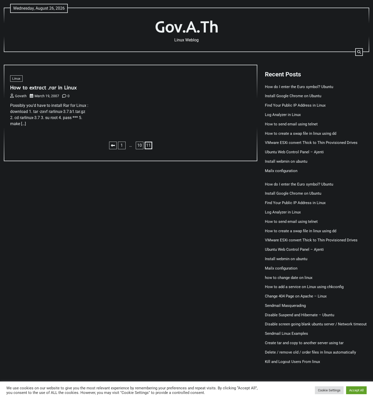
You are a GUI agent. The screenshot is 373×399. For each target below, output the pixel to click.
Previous (113, 145)
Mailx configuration (281, 171)
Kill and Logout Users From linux (292, 361)
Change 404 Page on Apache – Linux (296, 296)
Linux (16, 78)
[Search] (359, 52)
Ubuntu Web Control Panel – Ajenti (294, 152)
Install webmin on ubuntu (286, 161)
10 (139, 145)
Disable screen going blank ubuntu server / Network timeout (316, 324)
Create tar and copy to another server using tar (304, 343)
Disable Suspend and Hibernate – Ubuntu (299, 315)
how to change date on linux (288, 277)
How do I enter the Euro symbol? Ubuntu (299, 87)
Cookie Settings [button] (329, 390)
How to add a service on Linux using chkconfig (304, 287)
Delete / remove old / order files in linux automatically (310, 352)
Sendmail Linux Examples (286, 333)
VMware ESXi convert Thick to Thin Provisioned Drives (311, 142)
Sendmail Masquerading (285, 305)
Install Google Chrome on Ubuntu (293, 96)
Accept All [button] (356, 390)
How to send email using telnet (291, 124)
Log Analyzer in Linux (283, 114)
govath (21, 96)
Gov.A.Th (186, 26)
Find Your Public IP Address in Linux (295, 105)
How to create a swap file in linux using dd (300, 133)
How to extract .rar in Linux (43, 87)
